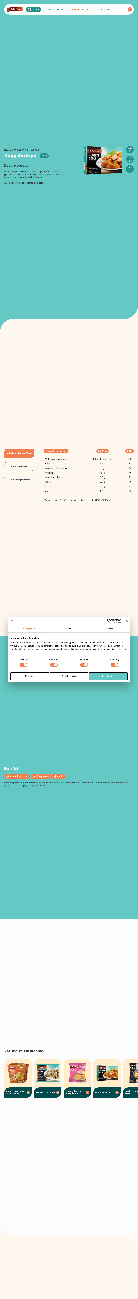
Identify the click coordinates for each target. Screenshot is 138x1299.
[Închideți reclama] (127, 621)
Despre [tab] (109, 628)
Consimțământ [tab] (28, 628)
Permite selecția (69, 676)
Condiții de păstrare (19, 479)
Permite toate (108, 676)
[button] (58, 1103)
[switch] (54, 665)
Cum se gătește (19, 466)
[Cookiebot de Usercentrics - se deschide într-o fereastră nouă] (109, 621)
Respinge (29, 676)
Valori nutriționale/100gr (19, 453)
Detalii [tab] (69, 628)
